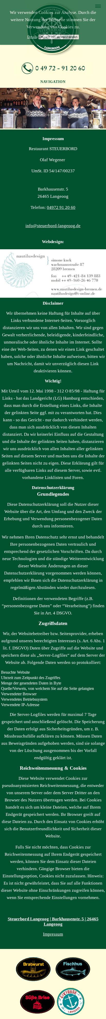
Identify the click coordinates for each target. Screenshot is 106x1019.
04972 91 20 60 (61, 207)
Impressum (53, 934)
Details (32, 37)
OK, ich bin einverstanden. (58, 37)
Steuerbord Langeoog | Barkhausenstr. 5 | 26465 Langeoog (53, 922)
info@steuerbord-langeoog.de (53, 225)
